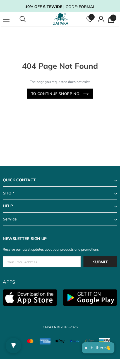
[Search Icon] (28, 19)
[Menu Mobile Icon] (6, 19)
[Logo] (60, 19)
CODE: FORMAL (60, 6)
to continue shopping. (56, 93)
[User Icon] (101, 19)
